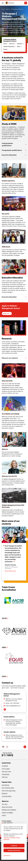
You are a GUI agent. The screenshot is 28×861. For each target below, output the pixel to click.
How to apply (6, 769)
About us (8, 9)
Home (3, 9)
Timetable (5, 766)
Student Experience (9, 46)
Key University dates (8, 788)
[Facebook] (5, 709)
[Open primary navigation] (2, 3)
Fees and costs (6, 771)
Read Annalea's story (10, 571)
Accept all (14, 845)
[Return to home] (10, 3)
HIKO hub (5, 777)
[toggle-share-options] (7, 746)
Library (4, 815)
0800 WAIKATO (8, 823)
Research (19, 43)
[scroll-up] (25, 746)
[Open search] (25, 3)
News (18, 46)
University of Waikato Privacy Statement (12, 838)
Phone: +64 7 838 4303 (12, 703)
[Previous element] (26, 539)
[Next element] (1, 539)
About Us (12, 43)
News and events (7, 807)
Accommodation (6, 796)
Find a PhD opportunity (8, 790)
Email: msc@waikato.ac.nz (13, 705)
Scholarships (5, 774)
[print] (3, 746)
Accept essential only (14, 850)
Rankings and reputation (9, 810)
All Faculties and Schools (17, 9)
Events (5, 49)
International (5, 785)
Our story (4, 804)
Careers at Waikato (7, 812)
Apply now (6, 313)
